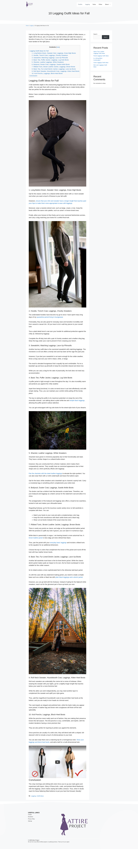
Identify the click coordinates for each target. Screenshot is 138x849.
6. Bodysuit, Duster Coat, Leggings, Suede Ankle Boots (51, 64)
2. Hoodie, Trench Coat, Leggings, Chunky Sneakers (50, 55)
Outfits (80, 4)
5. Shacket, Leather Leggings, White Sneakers (48, 62)
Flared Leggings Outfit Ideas (101, 56)
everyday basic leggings (58, 542)
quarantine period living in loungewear (50, 317)
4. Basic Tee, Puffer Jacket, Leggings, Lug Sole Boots (50, 60)
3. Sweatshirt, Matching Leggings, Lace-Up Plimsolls (50, 57)
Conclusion (33, 76)
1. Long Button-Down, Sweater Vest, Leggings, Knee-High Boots (54, 53)
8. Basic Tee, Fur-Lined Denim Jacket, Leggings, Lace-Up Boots (54, 69)
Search (95, 34)
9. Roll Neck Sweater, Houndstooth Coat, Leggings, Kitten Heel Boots (55, 71)
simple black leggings (77, 400)
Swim (94, 4)
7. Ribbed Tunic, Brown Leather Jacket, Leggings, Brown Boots (53, 66)
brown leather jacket (36, 538)
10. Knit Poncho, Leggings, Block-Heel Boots (47, 73)
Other (100, 4)
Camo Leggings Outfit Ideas (100, 62)
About (107, 4)
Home (27, 25)
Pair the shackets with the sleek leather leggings (45, 473)
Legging (87, 4)
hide (58, 47)
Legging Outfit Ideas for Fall (39, 51)
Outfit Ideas (40, 796)
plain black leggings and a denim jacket (69, 577)
